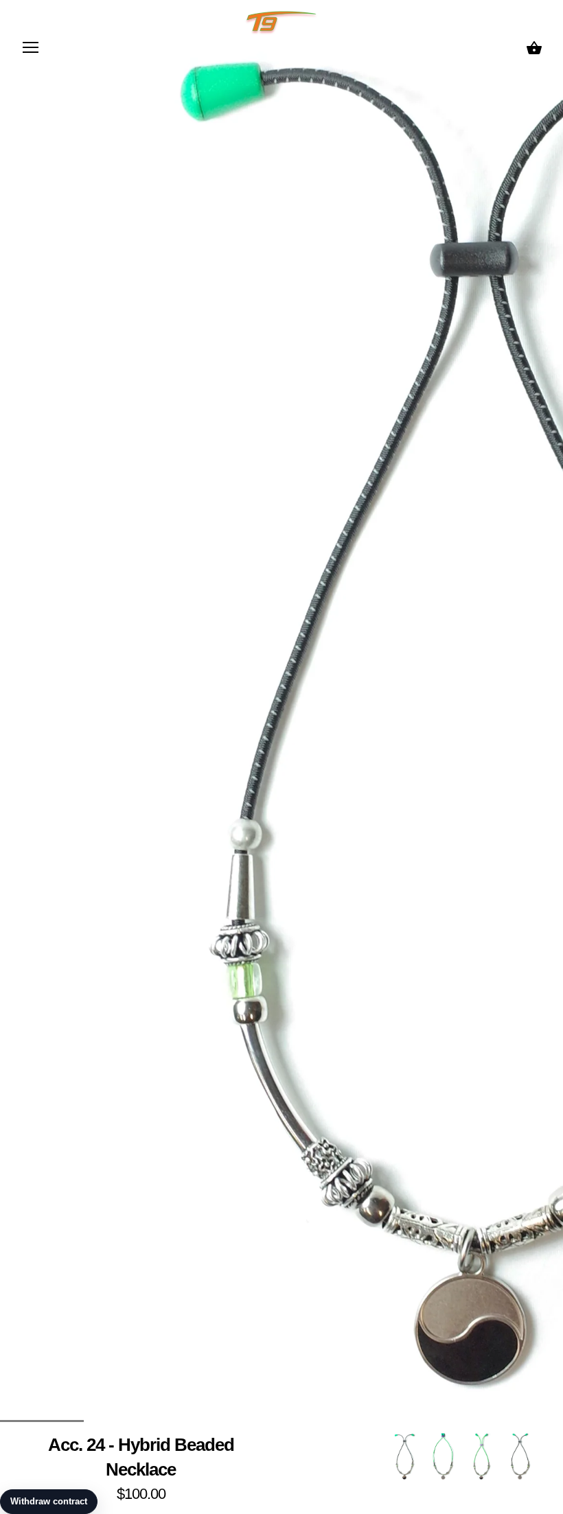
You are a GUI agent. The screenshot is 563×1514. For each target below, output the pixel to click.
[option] (404, 1456)
